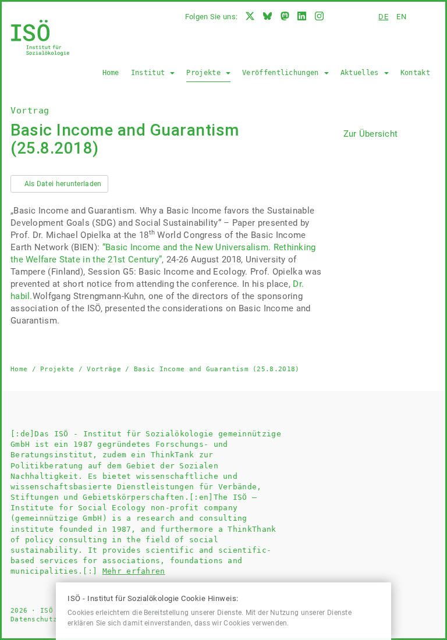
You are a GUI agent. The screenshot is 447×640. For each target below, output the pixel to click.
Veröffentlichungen (282, 73)
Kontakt (415, 73)
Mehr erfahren (133, 571)
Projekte (205, 73)
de (383, 16)
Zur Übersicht (370, 134)
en (401, 16)
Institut (150, 73)
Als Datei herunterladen (61, 184)
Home (110, 73)
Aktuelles (361, 73)
